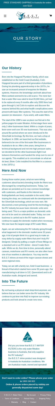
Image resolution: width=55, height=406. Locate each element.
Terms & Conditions (12, 399)
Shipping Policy (44, 399)
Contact (33, 402)
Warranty (14, 402)
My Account (31, 395)
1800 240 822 (29, 381)
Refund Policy (29, 399)
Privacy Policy (45, 395)
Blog (24, 402)
